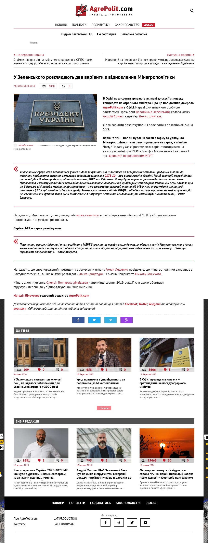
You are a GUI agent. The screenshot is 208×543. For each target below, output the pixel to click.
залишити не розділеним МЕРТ (130, 156)
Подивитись (100, 25)
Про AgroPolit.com (26, 518)
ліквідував (81, 282)
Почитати (79, 25)
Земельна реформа (134, 34)
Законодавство (127, 25)
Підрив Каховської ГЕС (76, 34)
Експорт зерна (106, 34)
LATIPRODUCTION (65, 518)
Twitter (143, 304)
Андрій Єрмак (113, 116)
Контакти (19, 524)
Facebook (131, 304)
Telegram (154, 304)
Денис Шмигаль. (151, 116)
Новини (61, 25)
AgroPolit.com (113, 107)
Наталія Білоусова (27, 295)
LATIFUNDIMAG (64, 524)
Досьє (148, 25)
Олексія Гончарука (59, 282)
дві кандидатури (91, 274)
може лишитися (87, 215)
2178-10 (110, 176)
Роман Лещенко (117, 269)
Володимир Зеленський (153, 112)
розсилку (20, 308)
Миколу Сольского (148, 274)
